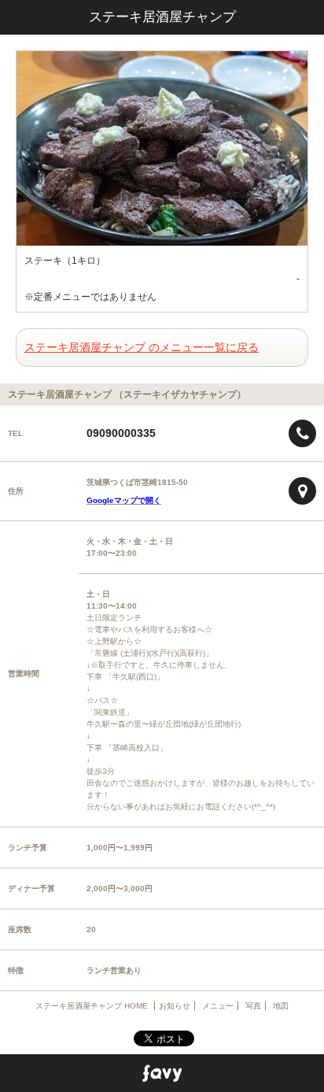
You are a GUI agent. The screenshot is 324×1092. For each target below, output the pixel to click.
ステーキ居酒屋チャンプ (162, 16)
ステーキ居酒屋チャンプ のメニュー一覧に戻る (141, 347)
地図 (281, 1005)
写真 (253, 1005)
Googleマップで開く (124, 500)
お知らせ (174, 1005)
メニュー (218, 1005)
